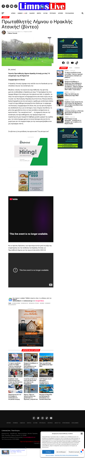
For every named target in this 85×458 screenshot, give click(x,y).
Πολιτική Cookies (50, 455)
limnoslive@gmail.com (29, 425)
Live (26, 13)
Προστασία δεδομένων (51, 429)
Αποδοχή (48, 452)
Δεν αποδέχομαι (61, 452)
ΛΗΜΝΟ (42, 303)
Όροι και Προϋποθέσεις (27, 429)
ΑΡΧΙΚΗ (13, 13)
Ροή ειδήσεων (69, 13)
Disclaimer (75, 410)
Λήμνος (20, 13)
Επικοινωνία (61, 429)
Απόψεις (60, 13)
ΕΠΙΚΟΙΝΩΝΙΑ (66, 410)
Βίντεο (39, 13)
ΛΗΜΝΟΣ (48, 303)
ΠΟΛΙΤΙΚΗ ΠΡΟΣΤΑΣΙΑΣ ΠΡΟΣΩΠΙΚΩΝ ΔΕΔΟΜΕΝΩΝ (66, 455)
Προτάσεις (53, 13)
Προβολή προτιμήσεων (75, 452)
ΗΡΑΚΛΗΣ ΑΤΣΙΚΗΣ (34, 303)
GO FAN (45, 13)
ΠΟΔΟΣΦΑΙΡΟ (12, 304)
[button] (82, 433)
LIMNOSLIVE (25, 303)
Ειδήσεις (32, 13)
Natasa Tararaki (12, 33)
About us (57, 410)
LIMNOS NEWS (16, 303)
